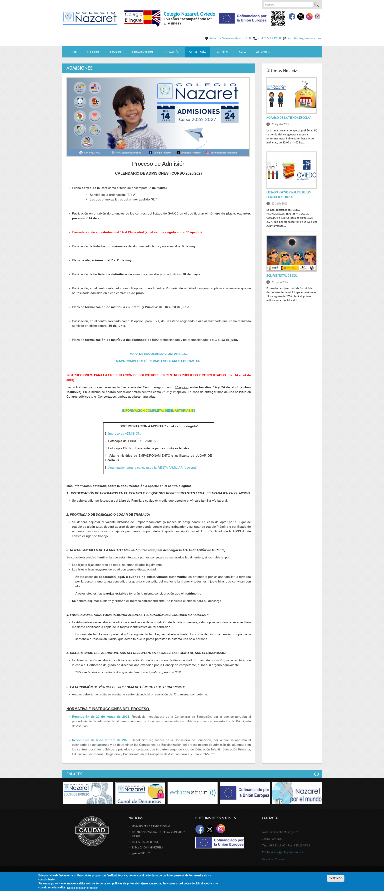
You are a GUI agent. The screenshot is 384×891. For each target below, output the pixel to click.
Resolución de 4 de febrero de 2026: (101, 740)
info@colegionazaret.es (304, 38)
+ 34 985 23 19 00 (269, 38)
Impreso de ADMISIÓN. (124, 433)
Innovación (171, 52)
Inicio (73, 52)
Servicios (115, 52)
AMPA (242, 52)
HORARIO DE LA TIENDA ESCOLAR (288, 118)
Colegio (93, 52)
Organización (142, 52)
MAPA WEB (263, 52)
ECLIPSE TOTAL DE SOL (281, 276)
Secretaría (197, 52)
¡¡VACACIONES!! (141, 853)
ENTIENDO (335, 878)
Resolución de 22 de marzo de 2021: (101, 716)
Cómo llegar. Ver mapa (273, 859)
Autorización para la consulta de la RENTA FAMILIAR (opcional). (153, 467)
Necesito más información (82, 887)
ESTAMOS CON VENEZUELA (147, 848)
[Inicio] (90, 17)
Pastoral (222, 52)
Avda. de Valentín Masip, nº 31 (230, 38)
